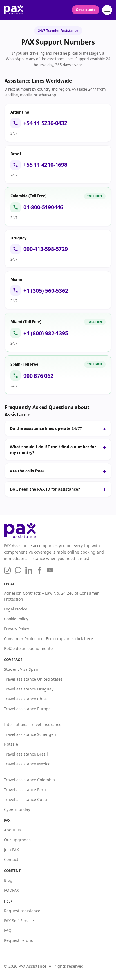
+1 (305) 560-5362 (45, 291)
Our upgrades (17, 839)
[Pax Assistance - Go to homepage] (13, 9)
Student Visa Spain (21, 669)
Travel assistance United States (33, 679)
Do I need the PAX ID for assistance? (45, 489)
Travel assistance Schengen (30, 734)
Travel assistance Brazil (26, 754)
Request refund (19, 940)
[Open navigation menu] (107, 10)
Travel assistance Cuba (25, 799)
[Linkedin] (28, 570)
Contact (11, 859)
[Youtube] (50, 570)
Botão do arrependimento (28, 648)
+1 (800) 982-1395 (45, 333)
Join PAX (11, 849)
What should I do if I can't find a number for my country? (53, 449)
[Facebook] (39, 570)
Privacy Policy (16, 628)
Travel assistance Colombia (29, 779)
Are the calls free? (27, 471)
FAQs (9, 930)
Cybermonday (17, 809)
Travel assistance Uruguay (28, 689)
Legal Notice (15, 609)
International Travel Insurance (32, 724)
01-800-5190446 (43, 207)
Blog (8, 880)
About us (12, 829)
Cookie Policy (16, 618)
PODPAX (11, 890)
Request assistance (22, 910)
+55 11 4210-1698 (45, 165)
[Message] (18, 570)
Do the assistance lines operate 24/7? (46, 428)
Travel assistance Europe (27, 708)
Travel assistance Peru (25, 789)
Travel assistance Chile (25, 698)
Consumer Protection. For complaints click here (48, 638)
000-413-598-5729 (45, 249)
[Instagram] (7, 570)
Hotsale (11, 744)
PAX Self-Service (19, 920)
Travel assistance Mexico (27, 764)
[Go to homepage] (58, 530)
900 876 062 (38, 376)
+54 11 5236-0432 (45, 123)
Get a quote (85, 9)
